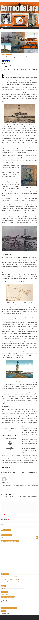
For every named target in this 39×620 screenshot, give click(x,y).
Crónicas (3, 54)
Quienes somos (11, 28)
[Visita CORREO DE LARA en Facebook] (5, 613)
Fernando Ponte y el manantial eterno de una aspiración (10, 582)
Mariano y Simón (4, 577)
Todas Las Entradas (8, 54)
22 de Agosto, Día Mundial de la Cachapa (8, 576)
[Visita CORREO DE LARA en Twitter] (3, 601)
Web (2, 524)
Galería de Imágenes (19, 28)
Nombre (3, 514)
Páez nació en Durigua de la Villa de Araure (8, 581)
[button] (23, 28)
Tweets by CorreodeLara (5, 594)
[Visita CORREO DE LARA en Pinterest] (6, 601)
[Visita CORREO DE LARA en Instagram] (1, 601)
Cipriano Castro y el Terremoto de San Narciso (9, 579)
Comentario (3, 500)
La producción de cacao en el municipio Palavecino (29, 473)
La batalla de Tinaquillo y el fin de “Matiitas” (10, 472)
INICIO (5, 28)
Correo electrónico (5, 519)
